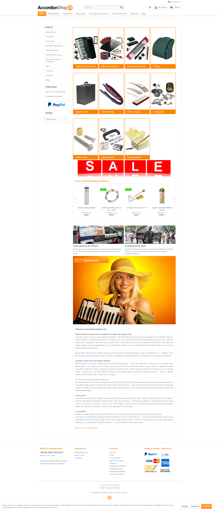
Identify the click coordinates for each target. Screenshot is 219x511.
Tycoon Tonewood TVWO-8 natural (162, 209)
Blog (47, 80)
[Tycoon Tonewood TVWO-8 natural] (161, 195)
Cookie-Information (117, 474)
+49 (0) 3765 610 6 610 (51, 452)
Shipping (113, 463)
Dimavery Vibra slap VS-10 (137, 208)
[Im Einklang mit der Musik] (150, 235)
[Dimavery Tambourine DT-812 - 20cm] (111, 195)
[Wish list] (150, 7)
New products (51, 32)
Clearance (49, 71)
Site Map (78, 458)
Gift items (49, 75)
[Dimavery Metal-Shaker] (86, 195)
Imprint (112, 452)
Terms (112, 455)
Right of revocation (117, 461)
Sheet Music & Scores (54, 55)
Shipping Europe (116, 469)
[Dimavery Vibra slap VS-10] (136, 195)
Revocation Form (81, 452)
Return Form (79, 455)
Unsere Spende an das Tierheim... (86, 246)
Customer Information (54, 96)
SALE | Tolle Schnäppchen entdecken (92, 181)
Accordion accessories (54, 46)
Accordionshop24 (86, 428)
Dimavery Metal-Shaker (87, 208)
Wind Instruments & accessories (53, 60)
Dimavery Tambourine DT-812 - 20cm (112, 209)
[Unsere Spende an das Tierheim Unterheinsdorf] (98, 235)
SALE (47, 66)
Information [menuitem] (175, 2)
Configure (206, 506)
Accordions (50, 36)
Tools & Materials (52, 50)
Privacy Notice (115, 458)
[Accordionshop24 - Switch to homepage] (55, 7)
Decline (185, 506)
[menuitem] (104, 7)
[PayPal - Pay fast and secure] (56, 104)
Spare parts (50, 41)
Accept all (195, 506)
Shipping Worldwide (117, 471)
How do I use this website (55, 92)
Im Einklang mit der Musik (135, 246)
